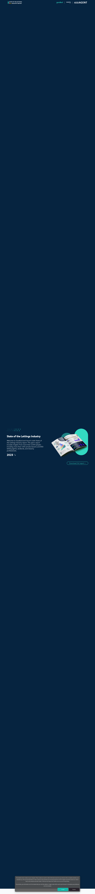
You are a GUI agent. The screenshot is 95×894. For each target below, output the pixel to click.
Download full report (77, 463)
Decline (74, 889)
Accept (62, 889)
